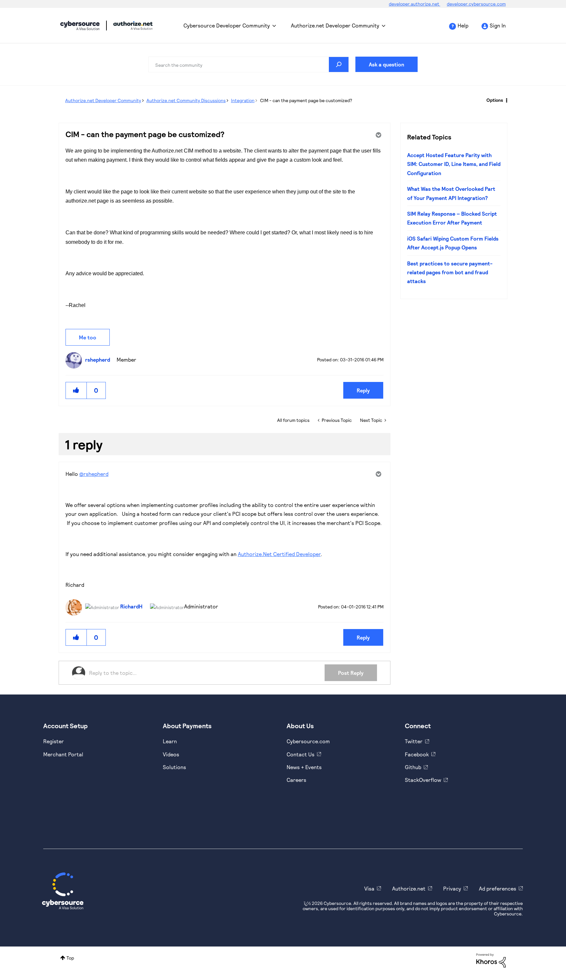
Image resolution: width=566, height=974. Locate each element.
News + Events (304, 767)
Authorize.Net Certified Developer (279, 554)
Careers (296, 780)
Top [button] (70, 958)
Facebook (417, 754)
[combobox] (248, 64)
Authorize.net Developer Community (335, 25)
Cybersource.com (308, 741)
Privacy (452, 888)
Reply (363, 390)
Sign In (498, 25)
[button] (76, 390)
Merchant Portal (63, 754)
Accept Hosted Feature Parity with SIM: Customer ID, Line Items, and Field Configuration (453, 164)
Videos (171, 754)
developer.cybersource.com (476, 4)
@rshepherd (93, 474)
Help (463, 25)
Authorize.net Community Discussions (186, 100)
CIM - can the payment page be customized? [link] (306, 100)
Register (53, 741)
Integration (243, 100)
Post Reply (351, 673)
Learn (170, 741)
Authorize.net (408, 888)
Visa (369, 888)
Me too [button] (87, 337)
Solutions (174, 767)
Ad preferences (497, 888)
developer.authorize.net (414, 4)
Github (413, 767)
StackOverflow (423, 780)
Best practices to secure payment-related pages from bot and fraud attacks (450, 272)
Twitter (414, 741)
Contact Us (300, 754)
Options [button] (494, 100)
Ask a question (386, 64)
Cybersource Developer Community (80, 25)
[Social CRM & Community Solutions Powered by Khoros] (491, 960)
